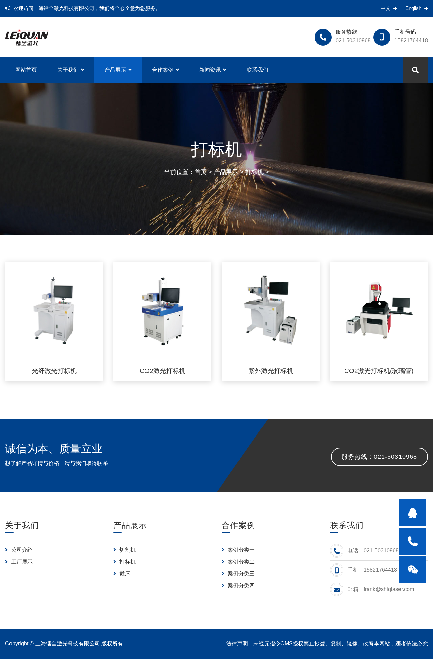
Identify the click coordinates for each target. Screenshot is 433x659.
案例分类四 (240, 585)
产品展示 (115, 70)
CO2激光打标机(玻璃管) (378, 370)
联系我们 (257, 70)
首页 (201, 172)
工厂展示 (21, 562)
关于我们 (68, 70)
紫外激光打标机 (270, 370)
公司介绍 (21, 550)
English (413, 8)
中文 (386, 8)
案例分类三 (240, 573)
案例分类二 (240, 562)
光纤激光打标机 (54, 370)
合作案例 (163, 70)
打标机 (254, 172)
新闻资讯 (210, 70)
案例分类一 (240, 550)
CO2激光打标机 (162, 370)
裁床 (124, 573)
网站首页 (26, 70)
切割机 (127, 550)
